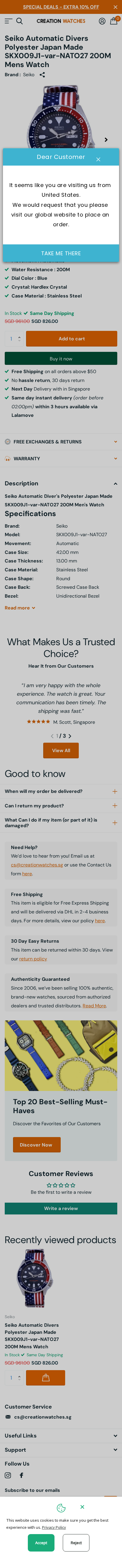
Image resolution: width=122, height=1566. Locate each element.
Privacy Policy (54, 1527)
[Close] (97, 1507)
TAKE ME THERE (61, 253)
